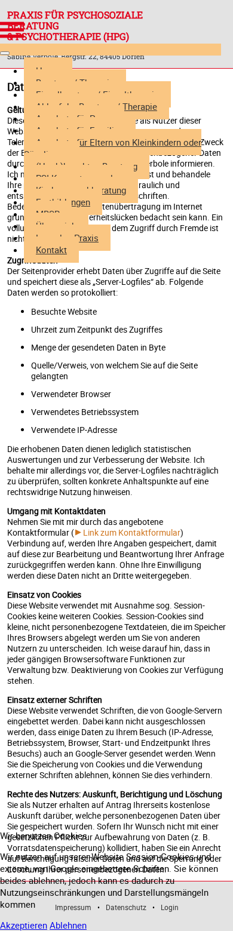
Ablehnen (68, 925)
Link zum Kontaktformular (131, 532)
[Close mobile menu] (5, 53)
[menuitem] (112, 148)
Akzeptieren (23, 925)
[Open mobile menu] (12, 30)
